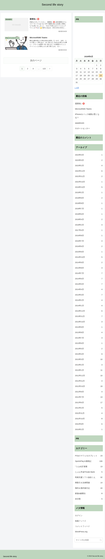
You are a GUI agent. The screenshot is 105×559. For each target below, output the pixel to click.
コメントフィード (82, 526)
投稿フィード (80, 521)
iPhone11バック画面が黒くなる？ (87, 116)
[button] (101, 540)
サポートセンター (82, 128)
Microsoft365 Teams (83, 109)
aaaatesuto (79, 123)
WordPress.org (81, 532)
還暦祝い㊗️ (80, 104)
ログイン (78, 516)
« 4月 (77, 88)
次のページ (36, 60)
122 (44, 69)
